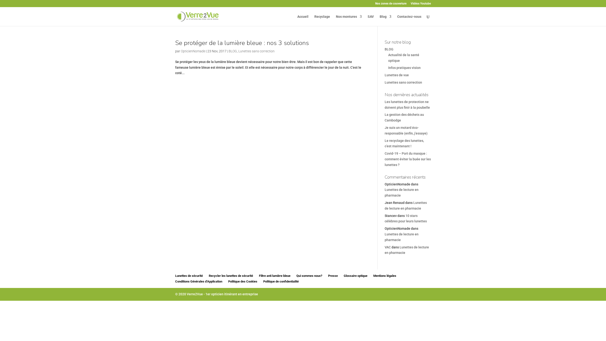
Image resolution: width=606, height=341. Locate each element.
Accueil (302, 16)
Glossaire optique (355, 276)
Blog (383, 16)
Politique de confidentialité (281, 281)
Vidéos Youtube (421, 3)
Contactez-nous (409, 16)
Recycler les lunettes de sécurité (231, 276)
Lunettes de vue (397, 75)
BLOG (233, 51)
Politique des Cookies (242, 281)
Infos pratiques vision (404, 68)
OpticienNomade (193, 51)
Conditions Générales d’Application (198, 281)
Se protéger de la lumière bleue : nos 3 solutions (242, 43)
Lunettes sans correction (256, 51)
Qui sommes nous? (309, 276)
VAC (388, 247)
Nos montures (346, 16)
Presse (333, 276)
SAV (371, 16)
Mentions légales (384, 276)
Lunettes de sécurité (189, 276)
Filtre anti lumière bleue (274, 276)
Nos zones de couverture (390, 3)
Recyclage (322, 16)
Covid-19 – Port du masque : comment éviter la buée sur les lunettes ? (408, 159)
